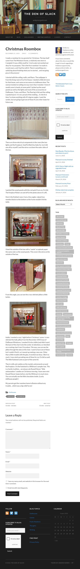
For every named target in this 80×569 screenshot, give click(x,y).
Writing (32, 530)
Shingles (69, 343)
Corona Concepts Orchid (64, 247)
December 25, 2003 (13, 53)
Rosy (67, 336)
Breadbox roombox (62, 234)
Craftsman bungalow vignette (63, 251)
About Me (9, 37)
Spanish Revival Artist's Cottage (64, 350)
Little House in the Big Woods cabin (63, 318)
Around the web (61, 220)
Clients (57, 37)
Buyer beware (61, 237)
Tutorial (69, 355)
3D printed (60, 216)
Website (8, 471)
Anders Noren (63, 563)
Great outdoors (61, 273)
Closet (67, 244)
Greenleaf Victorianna (63, 290)
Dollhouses (29, 37)
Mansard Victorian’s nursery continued (62, 176)
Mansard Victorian (62, 322)
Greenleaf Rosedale (62, 287)
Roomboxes (21, 396)
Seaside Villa (60, 343)
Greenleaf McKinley (63, 283)
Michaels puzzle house (63, 326)
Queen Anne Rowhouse (64, 333)
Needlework (60, 329)
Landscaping (68, 314)
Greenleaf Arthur (62, 276)
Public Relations (35, 522)
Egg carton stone (62, 259)
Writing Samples (44, 37)
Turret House (61, 355)
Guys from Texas (61, 300)
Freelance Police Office (64, 269)
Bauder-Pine (60, 227)
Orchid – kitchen (11, 405)
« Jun (56, 540)
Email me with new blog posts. (18, 488)
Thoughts (33, 526)
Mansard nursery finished (64, 159)
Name (8, 452)
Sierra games (60, 346)
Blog (18, 37)
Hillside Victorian (62, 311)
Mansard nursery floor (63, 183)
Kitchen (59, 314)
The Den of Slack (40, 14)
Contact (67, 37)
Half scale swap (61, 307)
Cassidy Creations (62, 240)
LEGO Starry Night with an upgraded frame (64, 167)
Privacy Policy (34, 542)
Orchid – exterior (44, 405)
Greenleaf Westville (62, 293)
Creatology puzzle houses (64, 256)
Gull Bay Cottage (62, 297)
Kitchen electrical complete (65, 190)
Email (8, 462)
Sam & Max (60, 340)
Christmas (10, 396)
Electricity (60, 262)
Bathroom (60, 223)
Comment (9, 429)
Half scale (60, 304)
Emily (24, 53)
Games (32, 517)
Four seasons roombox (63, 266)
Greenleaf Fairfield (62, 280)
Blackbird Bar (61, 230)
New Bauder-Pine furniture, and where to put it (65, 152)
